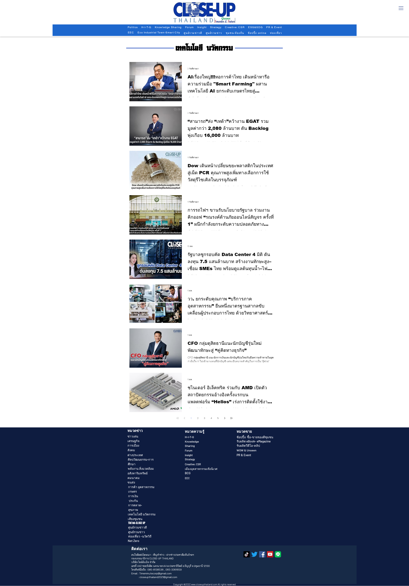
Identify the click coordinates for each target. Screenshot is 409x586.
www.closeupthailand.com (204, 584)
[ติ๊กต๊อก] (246, 554)
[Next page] (225, 418)
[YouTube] (270, 554)
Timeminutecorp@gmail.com (155, 573)
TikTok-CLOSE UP (136, 523)
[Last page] (231, 418)
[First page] (178, 418)
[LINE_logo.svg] (278, 554)
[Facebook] (262, 554)
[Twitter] (254, 554)
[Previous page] (184, 418)
